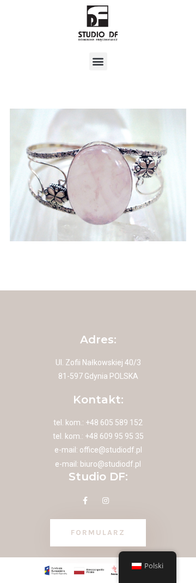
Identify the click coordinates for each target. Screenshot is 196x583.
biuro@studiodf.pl (110, 464)
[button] (98, 61)
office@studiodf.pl (110, 449)
